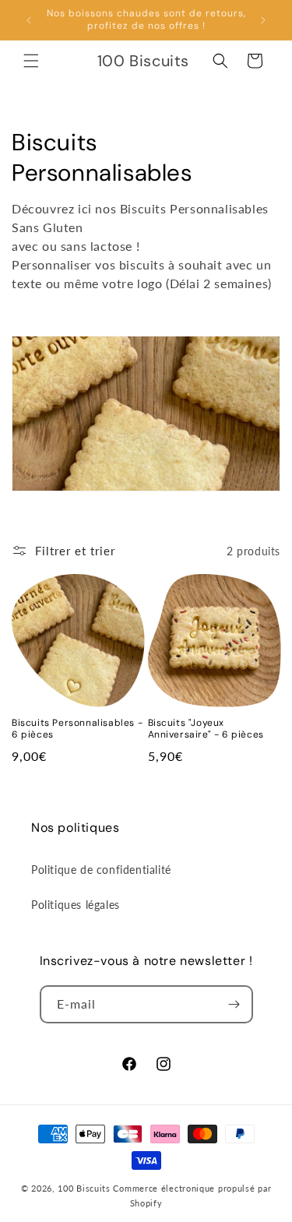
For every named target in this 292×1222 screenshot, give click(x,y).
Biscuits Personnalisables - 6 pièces (77, 729)
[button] (31, 61)
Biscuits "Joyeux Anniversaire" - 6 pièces (206, 729)
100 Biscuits (84, 1188)
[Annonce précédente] (29, 20)
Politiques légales (75, 904)
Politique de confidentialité (101, 869)
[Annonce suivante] (263, 20)
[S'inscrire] (234, 1004)
